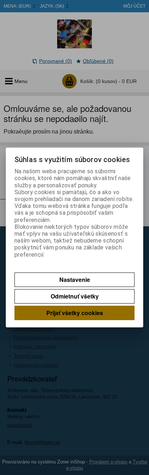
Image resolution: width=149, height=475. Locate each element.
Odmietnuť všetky (75, 296)
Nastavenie (74, 279)
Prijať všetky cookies (74, 313)
